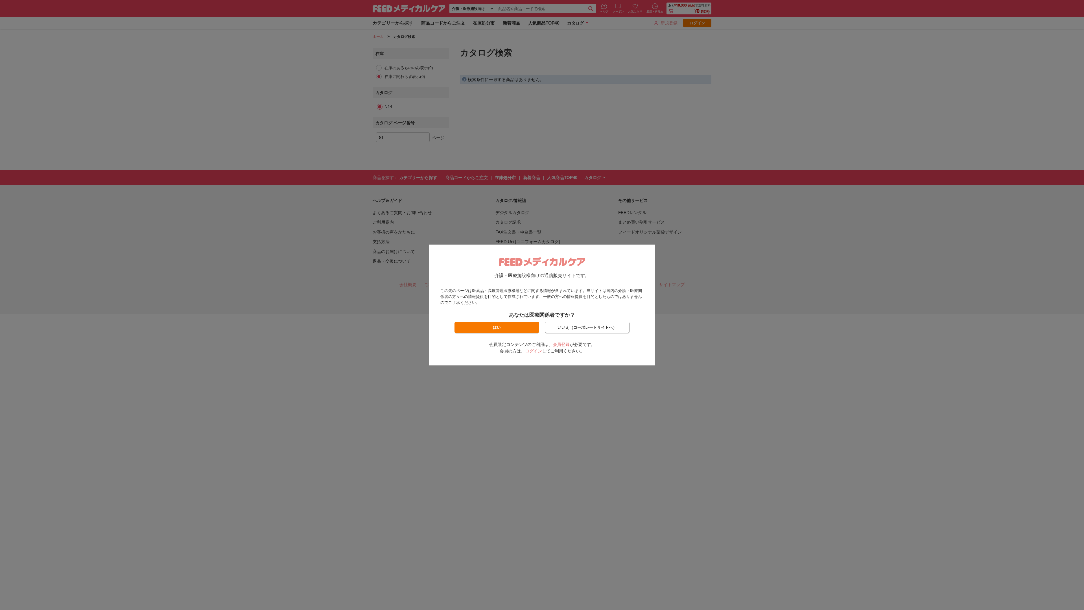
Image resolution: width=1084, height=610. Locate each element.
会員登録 (561, 344)
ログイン (533, 350)
